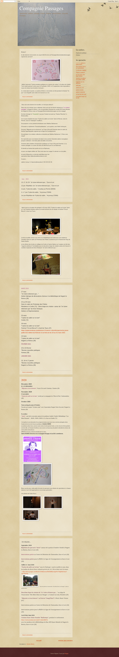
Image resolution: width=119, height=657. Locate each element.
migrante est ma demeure (80, 82)
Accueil (38, 641)
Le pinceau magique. (81, 70)
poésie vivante (79, 90)
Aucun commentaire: (27, 96)
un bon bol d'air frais (81, 94)
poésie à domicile (80, 92)
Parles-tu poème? (80, 72)
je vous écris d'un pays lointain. (80, 75)
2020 (23, 380)
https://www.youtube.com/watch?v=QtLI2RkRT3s (34, 620)
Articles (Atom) (30, 644)
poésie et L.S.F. (80, 87)
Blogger (66, 653)
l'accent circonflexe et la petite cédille (81, 79)
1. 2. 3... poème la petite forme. (80, 63)
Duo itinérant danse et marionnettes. (81, 67)
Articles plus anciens (65, 641)
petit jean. (78, 85)
